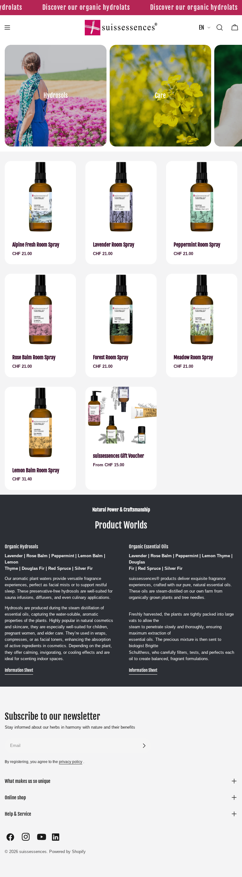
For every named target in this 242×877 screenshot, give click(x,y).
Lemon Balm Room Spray (35, 470)
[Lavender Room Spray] (121, 196)
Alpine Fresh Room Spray (35, 245)
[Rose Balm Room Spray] (40, 309)
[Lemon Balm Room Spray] (40, 422)
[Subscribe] (144, 745)
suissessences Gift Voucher (118, 456)
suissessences (33, 851)
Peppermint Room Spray (197, 245)
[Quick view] (66, 174)
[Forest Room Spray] (121, 309)
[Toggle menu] (7, 27)
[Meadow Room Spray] (201, 309)
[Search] (219, 27)
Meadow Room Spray (193, 357)
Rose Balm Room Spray (33, 357)
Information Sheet (19, 670)
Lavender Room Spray (113, 245)
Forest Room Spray (110, 357)
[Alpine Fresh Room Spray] (40, 196)
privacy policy (70, 762)
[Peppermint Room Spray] (201, 196)
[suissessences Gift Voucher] (121, 415)
